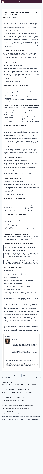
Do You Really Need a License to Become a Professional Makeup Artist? (10, 376)
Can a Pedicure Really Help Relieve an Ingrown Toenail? (12, 387)
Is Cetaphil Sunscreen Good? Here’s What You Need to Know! (32, 376)
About (20, 1)
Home (17, 1)
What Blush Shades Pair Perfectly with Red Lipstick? (12, 402)
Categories (24, 1)
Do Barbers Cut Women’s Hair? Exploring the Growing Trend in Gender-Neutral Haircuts (20, 360)
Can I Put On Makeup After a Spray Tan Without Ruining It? (13, 397)
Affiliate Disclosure (34, 2)
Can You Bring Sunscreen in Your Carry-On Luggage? (12, 395)
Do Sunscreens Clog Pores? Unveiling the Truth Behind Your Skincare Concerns (17, 405)
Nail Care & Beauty (14, 17)
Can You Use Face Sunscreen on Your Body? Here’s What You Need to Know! (18, 365)
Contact (39, 1)
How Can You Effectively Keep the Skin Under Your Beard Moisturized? (16, 408)
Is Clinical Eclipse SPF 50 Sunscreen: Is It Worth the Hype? (13, 400)
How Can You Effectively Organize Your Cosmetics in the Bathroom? (17, 363)
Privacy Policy (30, 2)
